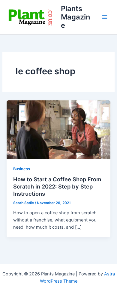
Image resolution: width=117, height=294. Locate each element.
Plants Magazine (75, 17)
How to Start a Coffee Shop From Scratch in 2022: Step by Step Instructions (57, 186)
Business (21, 169)
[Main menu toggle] (104, 17)
